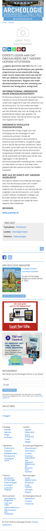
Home (4, 22)
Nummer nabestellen (29, 457)
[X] (23, 49)
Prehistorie (21, 227)
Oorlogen (8, 485)
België (27, 442)
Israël (27, 439)
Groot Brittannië (29, 436)
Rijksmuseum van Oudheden (9, 512)
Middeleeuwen (9, 453)
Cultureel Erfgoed (8, 489)
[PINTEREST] (19, 49)
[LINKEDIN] (9, 49)
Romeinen (29, 482)
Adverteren (29, 451)
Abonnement (29, 448)
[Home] (23, 11)
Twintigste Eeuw (9, 459)
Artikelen (8, 437)
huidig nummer (30, 268)
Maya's (28, 492)
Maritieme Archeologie (9, 479)
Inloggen (6, 416)
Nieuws (11, 22)
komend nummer (30, 271)
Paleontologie (20, 236)
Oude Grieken (28, 486)
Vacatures (29, 504)
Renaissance (9, 456)
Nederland (29, 432)
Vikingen (29, 489)
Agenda (7, 432)
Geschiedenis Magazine (9, 499)
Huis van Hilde (8, 504)
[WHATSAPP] (14, 49)
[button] (23, 19)
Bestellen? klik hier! (14, 296)
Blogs (6, 435)
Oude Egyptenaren (29, 479)
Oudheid (8, 451)
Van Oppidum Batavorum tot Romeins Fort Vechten (29, 466)
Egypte (28, 429)
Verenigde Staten (20, 231)
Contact (28, 453)
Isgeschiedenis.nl (9, 507)
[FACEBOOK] (5, 49)
